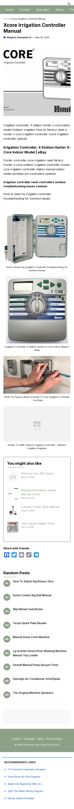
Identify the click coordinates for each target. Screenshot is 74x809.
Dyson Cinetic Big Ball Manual (32, 595)
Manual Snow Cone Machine (31, 637)
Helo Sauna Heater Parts (37, 523)
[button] (69, 4)
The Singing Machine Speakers (33, 692)
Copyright (42, 9)
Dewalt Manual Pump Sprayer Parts (35, 665)
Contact (25, 9)
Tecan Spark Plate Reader (30, 623)
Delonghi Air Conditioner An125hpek (36, 679)
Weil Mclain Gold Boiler (28, 609)
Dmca (59, 9)
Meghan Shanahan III (19, 37)
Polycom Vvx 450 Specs (37, 473)
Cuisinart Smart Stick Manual (40, 507)
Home (9, 9)
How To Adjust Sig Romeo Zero (33, 581)
